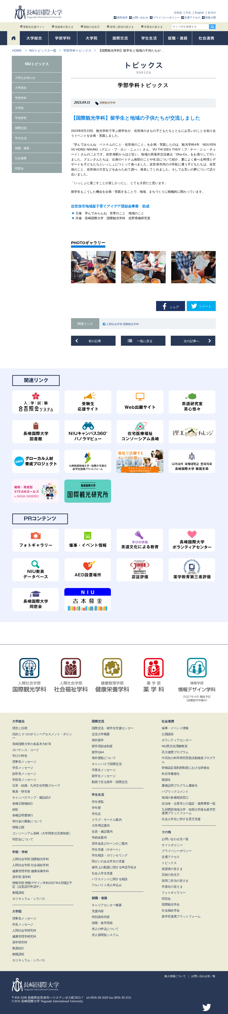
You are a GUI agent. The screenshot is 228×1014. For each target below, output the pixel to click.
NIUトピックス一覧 (42, 50)
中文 (188, 12)
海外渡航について (104, 758)
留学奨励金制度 (102, 746)
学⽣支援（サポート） (107, 849)
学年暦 (96, 807)
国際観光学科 (108, 102)
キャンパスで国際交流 (107, 764)
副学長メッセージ (24, 773)
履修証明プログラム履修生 (179, 785)
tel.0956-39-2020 (97, 997)
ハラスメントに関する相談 (110, 879)
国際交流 (20, 128)
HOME (17, 50)
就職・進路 (22, 148)
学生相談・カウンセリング (110, 855)
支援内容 (98, 911)
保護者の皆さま (64, 26)
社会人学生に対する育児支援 (181, 819)
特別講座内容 (101, 917)
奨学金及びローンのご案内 (110, 843)
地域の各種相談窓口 (175, 797)
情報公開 (210, 17)
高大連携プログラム (175, 752)
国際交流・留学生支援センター (113, 728)
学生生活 (20, 138)
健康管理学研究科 (24, 936)
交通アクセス (192, 17)
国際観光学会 (170, 904)
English (199, 12)
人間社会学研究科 (24, 930)
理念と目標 (19, 728)
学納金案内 (99, 837)
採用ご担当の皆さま (122, 26)
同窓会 (19, 168)
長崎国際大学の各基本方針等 (31, 744)
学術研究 (20, 118)
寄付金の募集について (27, 821)
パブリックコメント (175, 791)
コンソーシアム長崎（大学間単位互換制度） (42, 833)
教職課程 (18, 892)
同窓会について (22, 839)
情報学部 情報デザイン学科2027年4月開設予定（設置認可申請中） (42, 884)
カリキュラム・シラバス (28, 898)
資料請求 (122, 17)
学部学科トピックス (77, 50)
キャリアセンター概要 (107, 905)
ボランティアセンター (176, 740)
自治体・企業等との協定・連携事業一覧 (188, 803)
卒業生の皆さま (153, 26)
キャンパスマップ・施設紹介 (31, 797)
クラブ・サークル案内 (107, 819)
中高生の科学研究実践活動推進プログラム (188, 759)
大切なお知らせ (25, 77)
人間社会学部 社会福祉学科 (30, 865)
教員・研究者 (21, 791)
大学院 (19, 108)
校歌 (15, 809)
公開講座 (168, 734)
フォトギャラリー (173, 892)
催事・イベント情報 (175, 728)
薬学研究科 (19, 942)
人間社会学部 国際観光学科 (123, 324)
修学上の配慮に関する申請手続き (114, 867)
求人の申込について (105, 929)
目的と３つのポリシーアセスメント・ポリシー (42, 736)
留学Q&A (98, 752)
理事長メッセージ (24, 761)
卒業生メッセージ (104, 770)
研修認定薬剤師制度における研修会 (185, 767)
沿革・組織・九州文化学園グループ (36, 785)
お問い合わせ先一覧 (175, 839)
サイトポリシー (172, 845)
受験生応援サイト (34, 26)
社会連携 (20, 158)
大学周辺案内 (101, 825)
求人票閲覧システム (105, 935)
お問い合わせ (140, 17)
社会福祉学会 (170, 910)
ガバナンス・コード (25, 750)
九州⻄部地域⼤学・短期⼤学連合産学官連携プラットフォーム (188, 811)
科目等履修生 (170, 773)
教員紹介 (18, 948)
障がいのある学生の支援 (108, 861)
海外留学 (98, 740)
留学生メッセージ (104, 776)
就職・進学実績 (102, 923)
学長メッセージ (22, 767)
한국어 (212, 12)
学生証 (96, 813)
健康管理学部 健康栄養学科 (30, 871)
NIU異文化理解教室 (174, 746)
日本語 (178, 12)
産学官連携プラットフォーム (181, 916)
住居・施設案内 (102, 831)
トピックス (169, 863)
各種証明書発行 (22, 815)
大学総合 (20, 87)
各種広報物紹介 (22, 803)
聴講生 (166, 779)
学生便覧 (98, 801)
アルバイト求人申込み (107, 885)
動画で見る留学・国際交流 (110, 782)
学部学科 (20, 98)
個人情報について (175, 976)
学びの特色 (19, 755)
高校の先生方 (92, 26)
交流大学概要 (101, 734)
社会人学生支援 (102, 873)
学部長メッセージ (24, 779)
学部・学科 (20, 852)
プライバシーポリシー (166, 17)
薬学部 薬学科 (21, 877)
